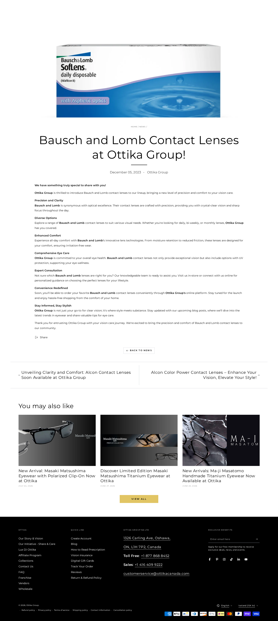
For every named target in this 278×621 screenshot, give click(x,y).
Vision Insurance (81, 555)
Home (134, 127)
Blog (74, 543)
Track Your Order (82, 566)
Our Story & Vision (31, 538)
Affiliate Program (30, 555)
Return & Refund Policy (86, 577)
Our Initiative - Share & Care (37, 543)
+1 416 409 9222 (149, 565)
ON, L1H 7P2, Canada (142, 547)
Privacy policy (44, 610)
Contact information (100, 610)
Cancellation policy (122, 610)
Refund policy (28, 610)
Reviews (76, 572)
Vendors (24, 583)
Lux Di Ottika (27, 549)
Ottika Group (32, 605)
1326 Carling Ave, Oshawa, (146, 538)
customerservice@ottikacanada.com (156, 574)
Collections (26, 560)
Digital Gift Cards (82, 560)
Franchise (25, 577)
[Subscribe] (258, 539)
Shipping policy (80, 610)
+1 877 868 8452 (155, 556)
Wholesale (25, 588)
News (142, 127)
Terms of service (61, 610)
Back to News (141, 350)
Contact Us (26, 566)
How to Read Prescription (88, 549)
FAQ (21, 572)
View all (139, 498)
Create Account (81, 538)
